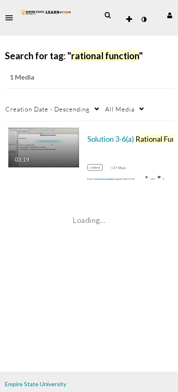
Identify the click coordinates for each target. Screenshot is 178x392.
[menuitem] (107, 15)
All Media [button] (120, 109)
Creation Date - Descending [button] (47, 109)
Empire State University (35, 383)
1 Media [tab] (22, 77)
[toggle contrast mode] (143, 19)
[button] (11, 18)
